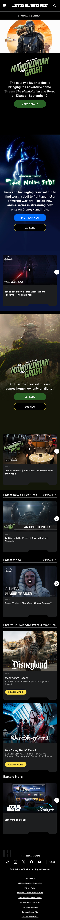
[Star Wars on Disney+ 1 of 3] (30, 798)
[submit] (54, 5)
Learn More (15, 692)
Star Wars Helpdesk (30, 907)
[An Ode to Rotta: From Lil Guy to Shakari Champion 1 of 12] (30, 516)
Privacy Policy (30, 888)
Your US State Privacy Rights (30, 897)
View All (48, 495)
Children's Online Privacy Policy (30, 892)
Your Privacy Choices (30, 917)
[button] (30, 96)
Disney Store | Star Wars (30, 902)
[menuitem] (5, 5)
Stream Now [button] (31, 87)
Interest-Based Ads (30, 912)
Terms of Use (30, 878)
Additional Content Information (30, 883)
